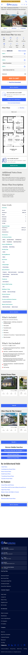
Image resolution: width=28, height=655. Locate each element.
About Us (3, 631)
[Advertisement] (14, 523)
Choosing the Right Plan (6, 581)
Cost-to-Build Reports (5, 618)
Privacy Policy (12, 648)
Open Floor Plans (5, 489)
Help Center (3, 594)
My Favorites (4, 605)
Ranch (4, 239)
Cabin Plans (4, 466)
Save (7, 13)
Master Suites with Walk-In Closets (10, 492)
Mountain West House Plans (8, 498)
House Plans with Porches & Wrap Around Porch (13, 487)
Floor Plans (14, 28)
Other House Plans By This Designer (13, 450)
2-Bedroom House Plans (13, 457)
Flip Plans (22, 107)
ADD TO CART (14, 78)
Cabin (4, 241)
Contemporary (18, 239)
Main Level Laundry (12, 272)
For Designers (4, 621)
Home (2, 7)
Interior (5, 28)
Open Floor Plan (14, 274)
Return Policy (4, 599)
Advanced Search (5, 575)
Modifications (4, 615)
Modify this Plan (14, 165)
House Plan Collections (6, 586)
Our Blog (3, 642)
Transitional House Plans (7, 476)
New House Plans (5, 578)
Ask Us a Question (14, 87)
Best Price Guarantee (5, 634)
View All (13, 442)
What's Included (4, 613)
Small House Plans (17, 241)
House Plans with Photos (7, 485)
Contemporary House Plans (12, 7)
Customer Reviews (5, 637)
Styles (5, 7)
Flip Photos (23, 28)
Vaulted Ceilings (6, 274)
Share (25, 13)
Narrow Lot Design (11, 291)
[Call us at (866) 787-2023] (26, 1)
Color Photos (20, 272)
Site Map (25, 648)
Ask (18, 13)
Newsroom (3, 639)
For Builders (3, 623)
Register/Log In (4, 602)
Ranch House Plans (6, 471)
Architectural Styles (5, 583)
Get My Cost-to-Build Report (14, 99)
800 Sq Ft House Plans (13, 454)
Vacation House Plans (6, 478)
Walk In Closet (15, 306)
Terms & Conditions (5, 648)
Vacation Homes (10, 239)
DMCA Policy (19, 648)
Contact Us (3, 597)
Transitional (9, 241)
